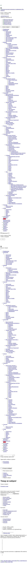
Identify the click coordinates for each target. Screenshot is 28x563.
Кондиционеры (11, 177)
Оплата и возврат (7, 501)
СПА (7, 74)
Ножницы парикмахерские (14, 143)
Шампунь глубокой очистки (17, 184)
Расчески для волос (12, 136)
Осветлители (11, 148)
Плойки (10, 201)
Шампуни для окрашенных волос (18, 187)
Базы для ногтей (9, 94)
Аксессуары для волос (11, 135)
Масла (7, 68)
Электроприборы (9, 131)
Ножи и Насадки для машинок (15, 203)
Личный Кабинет (7, 519)
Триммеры (10, 200)
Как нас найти (6, 497)
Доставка (10, 20)
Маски (7, 67)
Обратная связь (6, 533)
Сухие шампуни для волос (17, 188)
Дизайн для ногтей (10, 102)
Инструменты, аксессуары (11, 111)
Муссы (9, 167)
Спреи (7, 75)
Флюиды (10, 174)
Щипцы (10, 198)
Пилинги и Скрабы (10, 72)
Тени (7, 55)
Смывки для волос (7, 512)
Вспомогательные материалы (12, 95)
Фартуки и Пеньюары (13, 142)
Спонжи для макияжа (13, 47)
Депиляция (8, 62)
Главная (5, 473)
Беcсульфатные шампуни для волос (19, 186)
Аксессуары (8, 31)
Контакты (11, 19)
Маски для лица (9, 206)
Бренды (9, 23)
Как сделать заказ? (7, 498)
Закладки (5, 521)
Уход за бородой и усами (11, 37)
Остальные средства (12, 164)
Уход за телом (9, 41)
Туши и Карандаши (12, 79)
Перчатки (8, 89)
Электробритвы (11, 202)
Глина (9, 161)
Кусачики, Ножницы (13, 116)
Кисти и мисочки (12, 137)
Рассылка (5, 522)
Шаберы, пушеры (12, 115)
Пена (7, 213)
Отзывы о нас (6, 514)
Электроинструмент (10, 195)
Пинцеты (10, 45)
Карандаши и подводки (11, 50)
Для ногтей (5, 474)
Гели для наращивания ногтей (10, 511)
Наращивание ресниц (13, 83)
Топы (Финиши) (9, 122)
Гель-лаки (10, 124)
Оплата (9, 21)
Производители (6, 504)
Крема (7, 64)
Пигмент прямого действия (17, 154)
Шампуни (10, 183)
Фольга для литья (12, 107)
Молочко (8, 70)
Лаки (9, 158)
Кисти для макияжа (12, 44)
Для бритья (8, 32)
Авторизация (6, 462)
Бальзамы (10, 193)
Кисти (9, 114)
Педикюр (8, 121)
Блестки (10, 104)
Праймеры (10, 97)
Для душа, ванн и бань (11, 63)
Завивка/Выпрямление (13, 160)
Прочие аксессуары (12, 138)
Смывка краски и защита (13, 147)
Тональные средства (10, 56)
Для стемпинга (11, 109)
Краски (10, 108)
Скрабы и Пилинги (12, 181)
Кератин (10, 180)
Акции (4, 505)
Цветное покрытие (10, 123)
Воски (9, 169)
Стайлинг (8, 36)
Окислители (11, 145)
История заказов (6, 520)
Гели (7, 61)
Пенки (9, 168)
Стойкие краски (14, 151)
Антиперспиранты (10, 59)
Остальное (10, 100)
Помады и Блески (10, 52)
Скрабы (7, 130)
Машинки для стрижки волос (14, 197)
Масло (7, 69)
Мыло (7, 88)
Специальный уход (12, 194)
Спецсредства (11, 149)
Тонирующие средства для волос (18, 153)
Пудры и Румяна (9, 54)
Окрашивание (9, 35)
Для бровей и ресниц (10, 78)
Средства (10, 176)
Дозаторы (10, 140)
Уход (9, 81)
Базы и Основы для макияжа (12, 48)
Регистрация (6, 461)
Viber (11, 561)
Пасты (9, 157)
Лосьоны (8, 65)
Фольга (10, 141)
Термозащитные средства (14, 156)
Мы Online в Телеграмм (11, 560)
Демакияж (8, 49)
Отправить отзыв (4, 486)
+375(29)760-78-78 (5, 16)
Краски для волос (12, 150)
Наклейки (10, 105)
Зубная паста (8, 209)
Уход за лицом (9, 39)
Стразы (10, 103)
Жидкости (10, 96)
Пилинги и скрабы (10, 90)
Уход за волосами (9, 38)
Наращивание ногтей (10, 117)
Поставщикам (6, 499)
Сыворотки (8, 91)
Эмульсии (8, 76)
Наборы (7, 34)
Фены (9, 196)
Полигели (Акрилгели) (13, 120)
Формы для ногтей (12, 101)
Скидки (9, 24)
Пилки (9, 112)
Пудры (9, 163)
